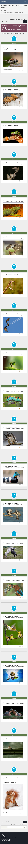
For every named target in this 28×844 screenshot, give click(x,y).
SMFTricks (8, 840)
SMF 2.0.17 (3, 837)
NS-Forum (4, 2)
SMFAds (2, 839)
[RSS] (3, 835)
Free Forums (8, 839)
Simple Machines (15, 837)
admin (14, 43)
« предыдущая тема (13, 19)
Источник (5, 812)
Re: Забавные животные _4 (11, 89)
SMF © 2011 (8, 837)
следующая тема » (22, 19)
